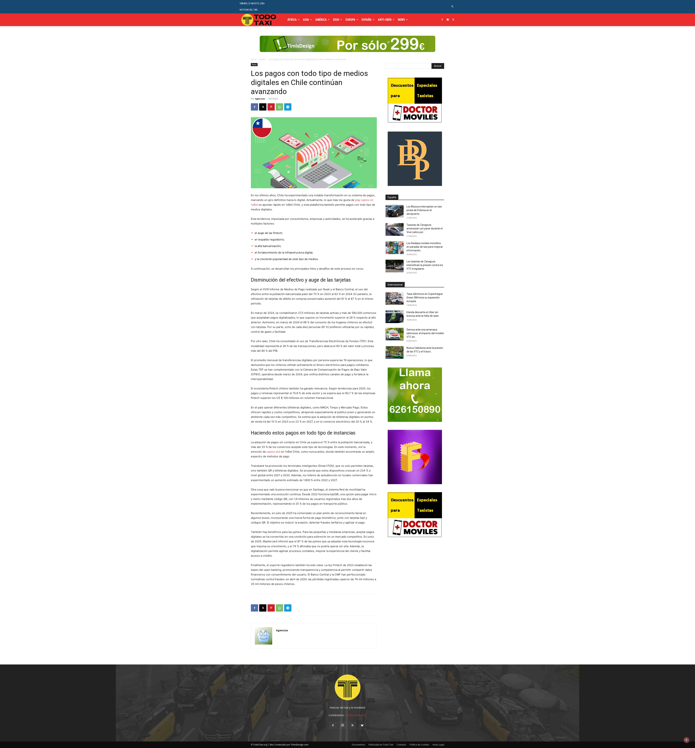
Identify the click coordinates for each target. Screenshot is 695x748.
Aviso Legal (438, 744)
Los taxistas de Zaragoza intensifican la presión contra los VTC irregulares (425, 265)
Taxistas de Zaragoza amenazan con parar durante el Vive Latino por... (425, 228)
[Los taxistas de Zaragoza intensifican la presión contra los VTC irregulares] (395, 266)
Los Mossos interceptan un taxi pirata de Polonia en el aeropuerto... (424, 210)
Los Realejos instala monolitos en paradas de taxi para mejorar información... (425, 247)
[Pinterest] (271, 107)
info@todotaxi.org (355, 715)
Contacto (401, 744)
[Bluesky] (362, 725)
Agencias (260, 98)
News (262, 59)
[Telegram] (448, 20)
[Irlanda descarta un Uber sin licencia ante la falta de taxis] (395, 316)
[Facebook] (442, 20)
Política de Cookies (419, 744)
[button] (452, 6)
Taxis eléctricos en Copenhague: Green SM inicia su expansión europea (425, 297)
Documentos (358, 744)
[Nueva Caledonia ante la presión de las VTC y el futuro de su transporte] (395, 352)
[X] (453, 20)
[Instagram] (342, 725)
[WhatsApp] (279, 107)
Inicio (253, 59)
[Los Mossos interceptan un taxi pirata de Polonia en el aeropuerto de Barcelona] (395, 211)
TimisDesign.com (299, 744)
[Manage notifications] (686, 740)
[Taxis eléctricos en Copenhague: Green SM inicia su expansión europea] (395, 298)
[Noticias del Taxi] (259, 19)
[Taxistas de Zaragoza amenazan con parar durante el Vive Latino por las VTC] (395, 229)
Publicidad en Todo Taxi (380, 744)
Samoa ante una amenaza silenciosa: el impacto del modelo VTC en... (425, 333)
